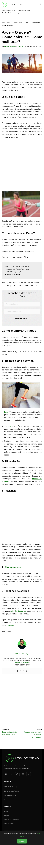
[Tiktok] (26, 671)
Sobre (6, 811)
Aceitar (22, 841)
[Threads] (28, 774)
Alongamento (13, 567)
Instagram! (11, 625)
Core (6, 412)
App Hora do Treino (7, 13)
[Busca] (40, 4)
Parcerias (7, 800)
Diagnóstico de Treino (24, 10)
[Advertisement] (22, 164)
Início (3, 22)
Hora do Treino (12, 22)
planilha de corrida (18, 611)
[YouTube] (17, 774)
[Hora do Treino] (22, 754)
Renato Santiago (10, 46)
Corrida (20, 46)
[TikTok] (12, 774)
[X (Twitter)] (23, 774)
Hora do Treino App (10, 787)
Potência (7, 426)
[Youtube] (17, 671)
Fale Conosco (9, 824)
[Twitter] (23, 671)
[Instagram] (20, 671)
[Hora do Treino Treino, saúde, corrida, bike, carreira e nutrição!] (12, 4)
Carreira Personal (10, 795)
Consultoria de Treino (8, 10)
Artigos (18, 13)
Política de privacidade (11, 820)
